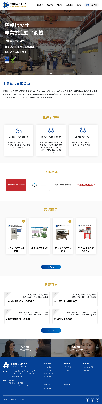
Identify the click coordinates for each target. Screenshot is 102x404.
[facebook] (87, 400)
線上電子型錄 (88, 367)
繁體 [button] (87, 5)
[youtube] (97, 400)
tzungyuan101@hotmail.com (19, 385)
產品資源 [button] (59, 5)
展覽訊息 (69, 5)
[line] (92, 400)
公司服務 (49, 370)
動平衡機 (68, 367)
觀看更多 (51, 267)
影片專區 (87, 370)
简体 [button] (92, 5)
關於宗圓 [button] (40, 5)
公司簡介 (49, 367)
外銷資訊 (49, 376)
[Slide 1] (51, 73)
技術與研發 (49, 373)
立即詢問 (78, 5)
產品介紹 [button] (50, 5)
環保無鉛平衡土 (70, 370)
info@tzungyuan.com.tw (17, 376)
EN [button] (96, 5)
